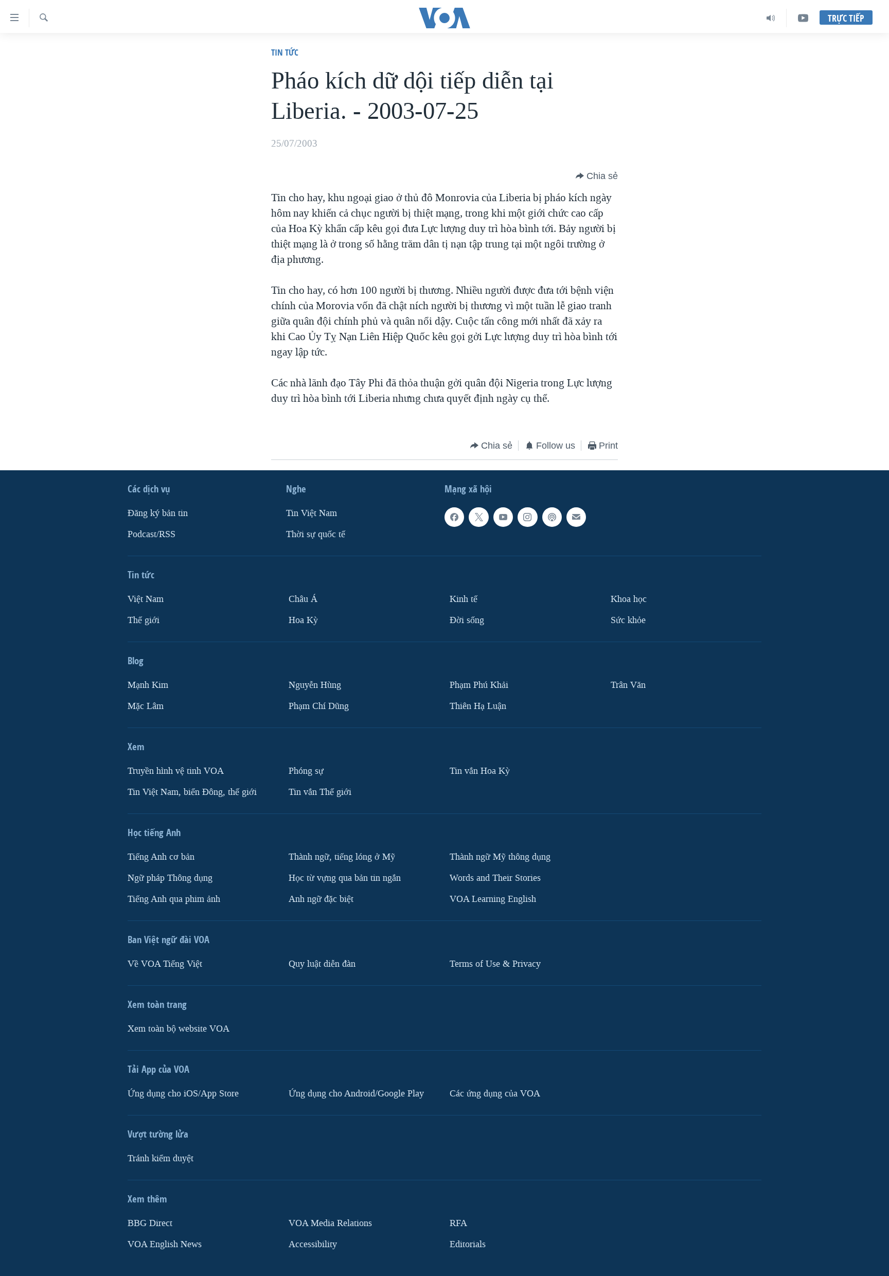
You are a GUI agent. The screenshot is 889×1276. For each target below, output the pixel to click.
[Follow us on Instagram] (527, 517)
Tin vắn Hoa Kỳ (480, 771)
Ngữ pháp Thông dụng (170, 878)
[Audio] (771, 18)
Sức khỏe (628, 620)
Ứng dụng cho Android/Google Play (356, 1094)
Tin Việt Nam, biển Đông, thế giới (192, 792)
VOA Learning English (493, 899)
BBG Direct (150, 1223)
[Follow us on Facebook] (454, 517)
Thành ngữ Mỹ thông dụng (500, 857)
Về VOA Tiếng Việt (165, 964)
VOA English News (165, 1244)
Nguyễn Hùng (315, 685)
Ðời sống (467, 620)
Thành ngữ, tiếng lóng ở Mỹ (342, 857)
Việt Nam (146, 599)
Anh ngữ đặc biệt (321, 899)
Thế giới (143, 620)
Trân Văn (628, 685)
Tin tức (284, 52)
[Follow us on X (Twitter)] (478, 517)
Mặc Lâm (146, 706)
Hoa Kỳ (303, 620)
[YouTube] (803, 18)
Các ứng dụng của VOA (495, 1094)
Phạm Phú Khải (479, 685)
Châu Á (303, 599)
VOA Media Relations (330, 1223)
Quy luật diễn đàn (322, 964)
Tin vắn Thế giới (320, 792)
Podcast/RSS (151, 534)
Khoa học (629, 599)
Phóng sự (306, 771)
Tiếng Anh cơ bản (161, 857)
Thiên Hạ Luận (478, 706)
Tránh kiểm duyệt (160, 1158)
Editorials (468, 1244)
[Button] (597, 176)
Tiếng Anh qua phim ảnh (174, 899)
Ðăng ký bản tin (158, 513)
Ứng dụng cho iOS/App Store (183, 1094)
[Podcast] (552, 517)
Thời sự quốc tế (315, 534)
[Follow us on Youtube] (503, 517)
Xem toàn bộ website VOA (178, 1029)
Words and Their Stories (495, 878)
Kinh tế (463, 599)
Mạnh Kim (148, 685)
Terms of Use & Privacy (495, 964)
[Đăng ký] (576, 517)
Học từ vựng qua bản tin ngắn (345, 878)
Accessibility (313, 1244)
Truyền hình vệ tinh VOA (176, 771)
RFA (458, 1223)
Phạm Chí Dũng (319, 706)
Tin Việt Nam (311, 513)
